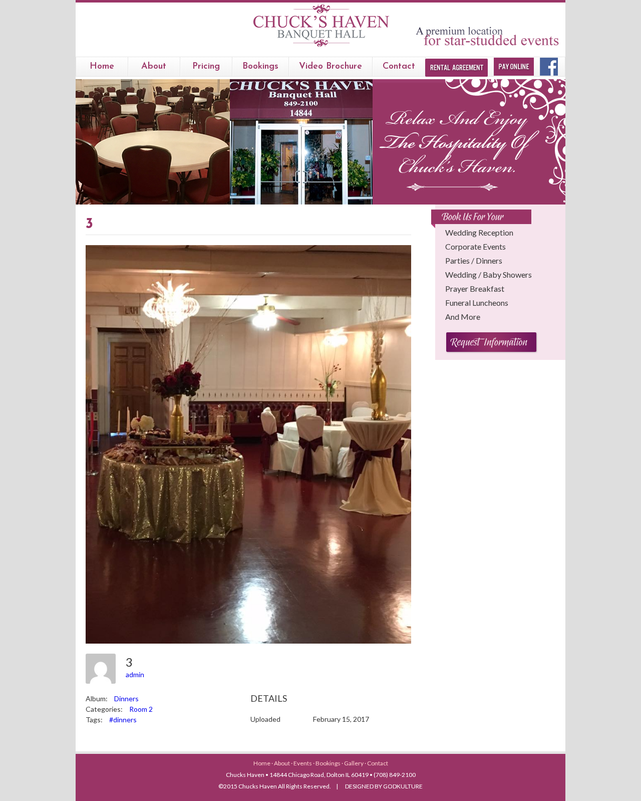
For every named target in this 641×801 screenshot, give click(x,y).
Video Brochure (330, 66)
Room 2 (141, 709)
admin (135, 674)
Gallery (354, 763)
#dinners (123, 719)
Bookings (328, 763)
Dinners (126, 698)
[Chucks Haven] (321, 47)
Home (102, 66)
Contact (399, 66)
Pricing (206, 66)
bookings (260, 66)
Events (303, 763)
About (153, 66)
